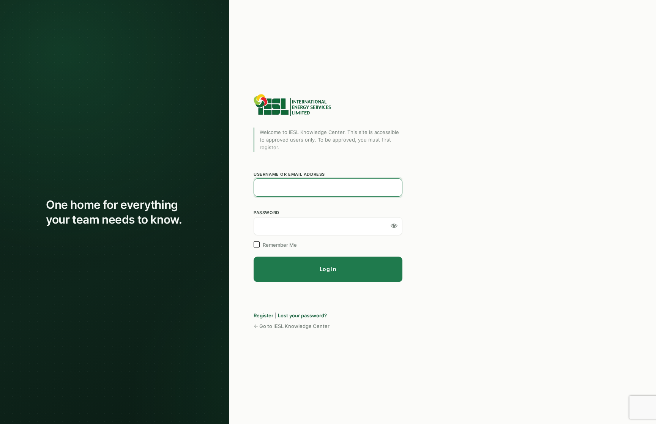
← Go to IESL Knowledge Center (292, 326)
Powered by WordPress (293, 105)
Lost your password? (302, 315)
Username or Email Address (289, 174)
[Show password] (394, 225)
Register (263, 315)
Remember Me (280, 245)
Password (266, 212)
